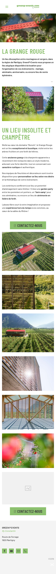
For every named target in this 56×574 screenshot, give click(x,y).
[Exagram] (52, 564)
